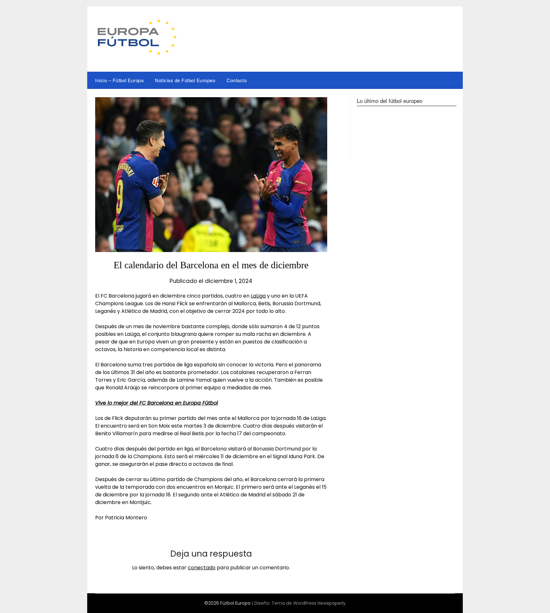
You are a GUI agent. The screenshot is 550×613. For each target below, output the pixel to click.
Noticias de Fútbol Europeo (185, 80)
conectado (201, 567)
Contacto (237, 80)
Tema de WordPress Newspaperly (308, 603)
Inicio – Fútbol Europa (119, 80)
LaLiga (258, 295)
